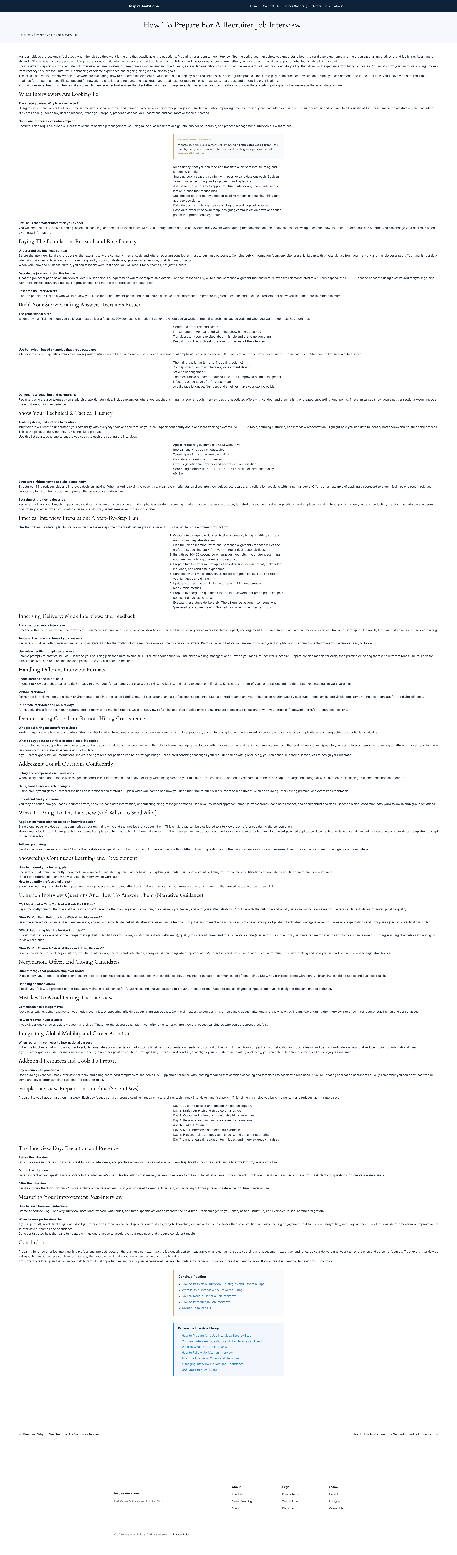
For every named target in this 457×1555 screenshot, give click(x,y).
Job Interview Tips (67, 34)
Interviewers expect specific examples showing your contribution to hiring (71, 354)
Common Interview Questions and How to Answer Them (222, 1341)
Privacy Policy (181, 1534)
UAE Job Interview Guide (199, 1369)
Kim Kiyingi (46, 34)
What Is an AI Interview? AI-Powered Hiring (212, 1290)
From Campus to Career (255, 144)
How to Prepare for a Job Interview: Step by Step (216, 1335)
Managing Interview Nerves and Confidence (213, 1364)
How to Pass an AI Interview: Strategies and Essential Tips (223, 1284)
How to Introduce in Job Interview (206, 1302)
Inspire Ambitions (144, 6)
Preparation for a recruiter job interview (67, 66)
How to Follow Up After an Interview (207, 1352)
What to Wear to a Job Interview (204, 1347)
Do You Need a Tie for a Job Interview (209, 1296)
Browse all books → (191, 153)
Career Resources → (197, 1308)
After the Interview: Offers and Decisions (211, 1358)
